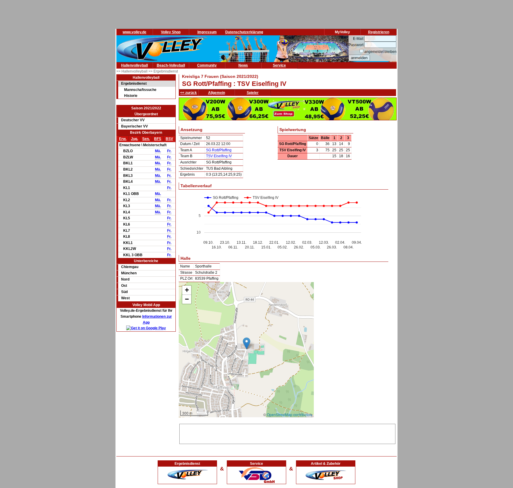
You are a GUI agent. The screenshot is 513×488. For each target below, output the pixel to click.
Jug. (134, 139)
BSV (169, 139)
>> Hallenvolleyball (132, 71)
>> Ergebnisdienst (163, 71)
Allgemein (216, 93)
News (243, 65)
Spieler (253, 93)
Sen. (146, 139)
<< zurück (188, 93)
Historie (130, 96)
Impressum (207, 32)
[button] (246, 343)
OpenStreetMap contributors (289, 414)
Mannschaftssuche (140, 90)
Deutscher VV (133, 120)
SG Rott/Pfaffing (219, 150)
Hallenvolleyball (134, 65)
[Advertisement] (287, 433)
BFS (157, 139)
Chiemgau (129, 267)
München (129, 273)
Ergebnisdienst (134, 83)
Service (279, 65)
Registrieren (378, 32)
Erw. (122, 139)
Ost (124, 286)
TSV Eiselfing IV (219, 156)
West (125, 298)
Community (207, 65)
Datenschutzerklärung (244, 32)
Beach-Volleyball (171, 65)
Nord (125, 279)
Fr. (169, 151)
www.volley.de (134, 32)
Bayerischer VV (134, 126)
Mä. (158, 151)
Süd (124, 292)
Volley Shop (170, 32)
